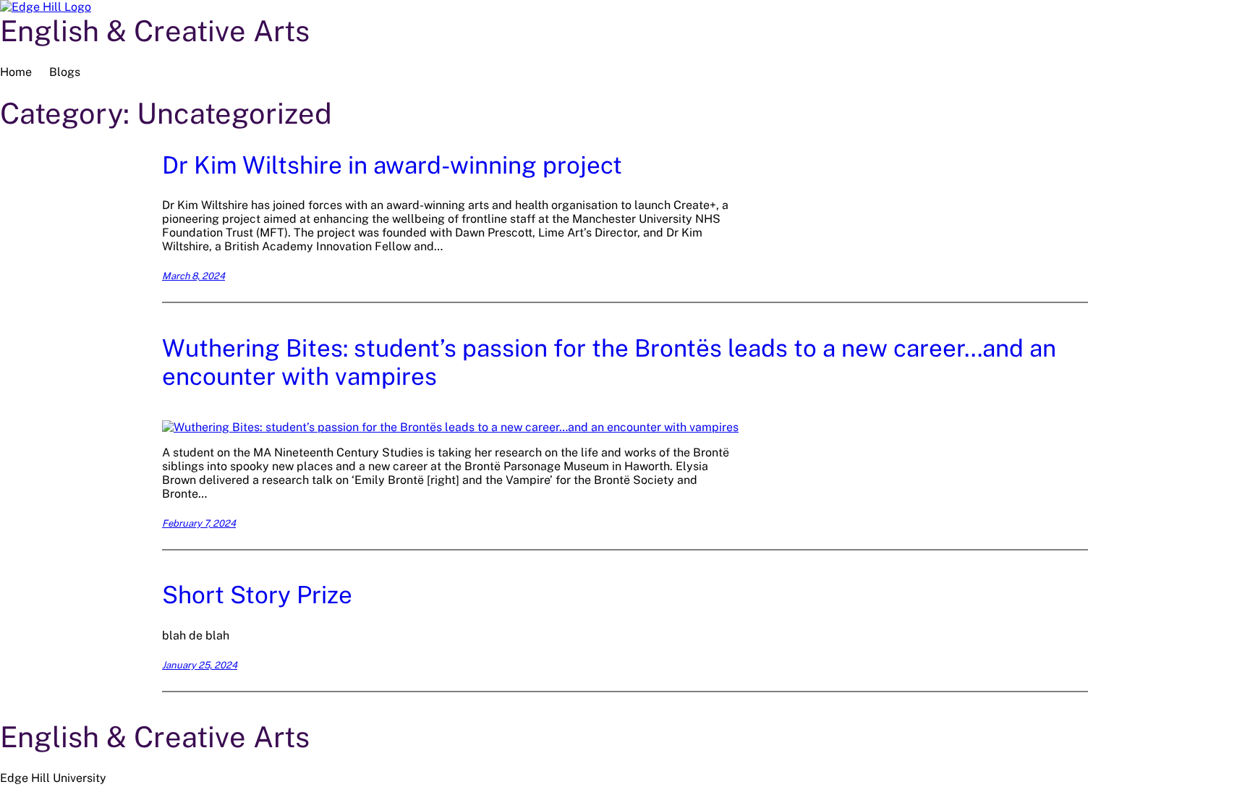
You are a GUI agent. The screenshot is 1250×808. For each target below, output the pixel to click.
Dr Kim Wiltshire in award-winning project (392, 164)
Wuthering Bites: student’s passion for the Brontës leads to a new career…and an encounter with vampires (609, 361)
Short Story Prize (257, 594)
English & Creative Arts (155, 31)
